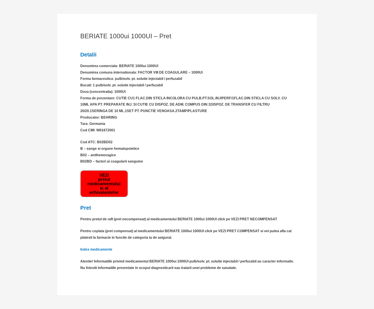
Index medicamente (96, 249)
